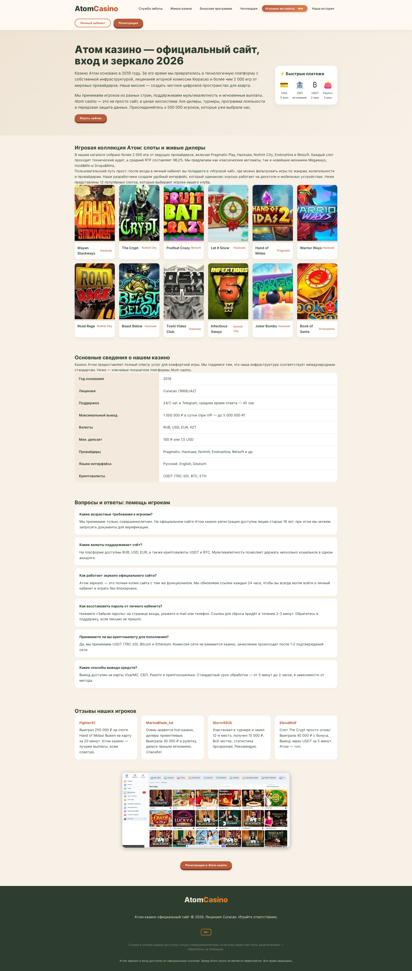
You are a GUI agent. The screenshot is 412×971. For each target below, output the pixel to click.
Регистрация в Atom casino (206, 865)
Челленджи (249, 8)
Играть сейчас (91, 118)
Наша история (323, 8)
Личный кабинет (92, 23)
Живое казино (181, 8)
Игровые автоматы (284, 8)
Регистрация (128, 23)
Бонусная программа (216, 8)
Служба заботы (151, 8)
